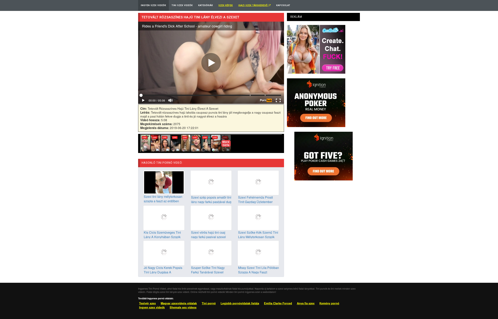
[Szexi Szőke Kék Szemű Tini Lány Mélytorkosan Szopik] (258, 217)
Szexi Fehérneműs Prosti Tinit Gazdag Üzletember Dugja (255, 202)
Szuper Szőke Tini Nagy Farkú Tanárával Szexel (208, 269)
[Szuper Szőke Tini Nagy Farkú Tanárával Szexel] (211, 252)
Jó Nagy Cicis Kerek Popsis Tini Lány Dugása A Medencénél (163, 272)
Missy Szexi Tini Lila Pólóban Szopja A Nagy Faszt (258, 269)
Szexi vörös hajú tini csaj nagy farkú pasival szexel (208, 234)
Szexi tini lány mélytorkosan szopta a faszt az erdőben (163, 198)
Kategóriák (205, 5)
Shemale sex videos (183, 307)
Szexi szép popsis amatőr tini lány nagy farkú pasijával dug (211, 199)
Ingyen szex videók (152, 307)
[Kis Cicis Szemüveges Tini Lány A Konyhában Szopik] (164, 217)
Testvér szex (147, 303)
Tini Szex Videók (182, 5)
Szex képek (225, 5)
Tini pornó (209, 303)
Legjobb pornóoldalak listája (240, 303)
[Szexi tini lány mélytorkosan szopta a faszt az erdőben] (164, 182)
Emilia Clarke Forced (278, 303)
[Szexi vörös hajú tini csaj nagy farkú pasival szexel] (211, 217)
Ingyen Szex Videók (153, 5)
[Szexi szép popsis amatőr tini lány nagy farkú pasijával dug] (211, 182)
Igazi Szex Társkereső (253, 5)
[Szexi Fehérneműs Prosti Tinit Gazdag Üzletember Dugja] (258, 182)
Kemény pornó (329, 303)
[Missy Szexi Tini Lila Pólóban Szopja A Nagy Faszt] (258, 252)
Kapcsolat (283, 5)
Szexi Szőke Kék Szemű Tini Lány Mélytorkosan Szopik (258, 234)
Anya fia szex (306, 303)
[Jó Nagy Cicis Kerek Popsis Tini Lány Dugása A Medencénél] (164, 252)
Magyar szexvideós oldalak (179, 303)
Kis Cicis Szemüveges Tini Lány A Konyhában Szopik (162, 234)
